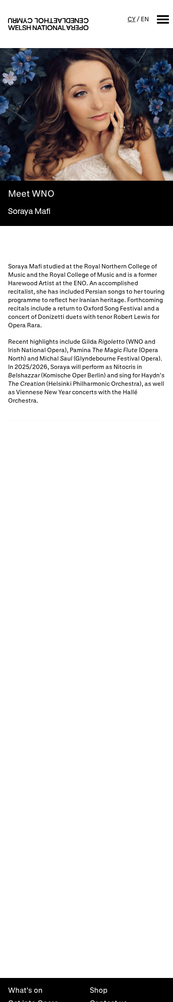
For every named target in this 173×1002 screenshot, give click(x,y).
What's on (25, 990)
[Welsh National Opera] (48, 24)
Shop (98, 990)
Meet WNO (31, 193)
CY (132, 18)
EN (145, 18)
